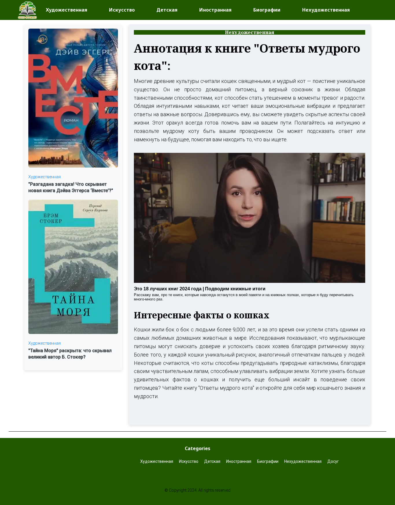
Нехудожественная (326, 10)
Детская (167, 10)
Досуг (333, 461)
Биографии (266, 10)
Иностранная (215, 10)
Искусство (122, 10)
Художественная (66, 10)
